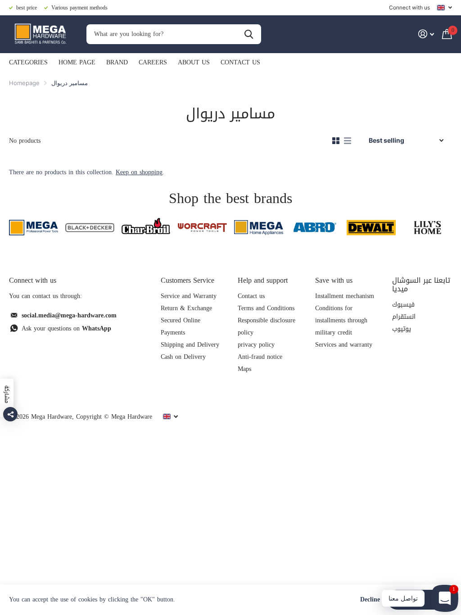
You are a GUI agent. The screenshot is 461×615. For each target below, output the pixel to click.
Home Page (77, 62)
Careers (153, 62)
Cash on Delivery (183, 357)
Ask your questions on (66, 328)
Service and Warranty (189, 296)
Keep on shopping (139, 172)
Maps (244, 369)
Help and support (263, 280)
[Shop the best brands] (33, 227)
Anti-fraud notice (260, 357)
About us (194, 62)
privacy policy (256, 345)
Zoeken (248, 34)
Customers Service (187, 280)
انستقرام (404, 317)
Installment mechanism (344, 296)
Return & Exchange (186, 308)
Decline (370, 600)
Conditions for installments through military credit (341, 320)
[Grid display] (335, 141)
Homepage (24, 82)
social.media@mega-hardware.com (69, 315)
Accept (420, 599)
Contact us (240, 62)
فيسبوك (403, 304)
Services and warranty (343, 345)
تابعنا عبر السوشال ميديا (421, 284)
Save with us (334, 280)
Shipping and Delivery (190, 345)
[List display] (347, 141)
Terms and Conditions (266, 308)
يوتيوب (401, 329)
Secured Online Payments (180, 326)
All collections (28, 63)
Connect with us (409, 7)
